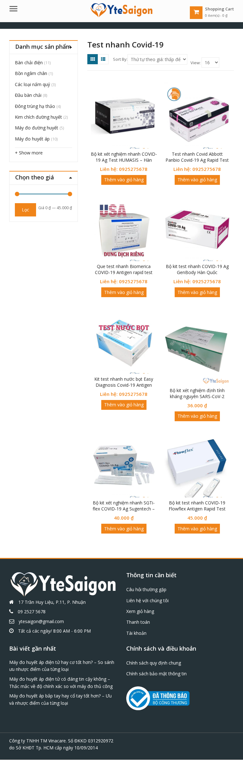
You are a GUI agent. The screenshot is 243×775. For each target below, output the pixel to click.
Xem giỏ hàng (140, 611)
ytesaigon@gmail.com (41, 621)
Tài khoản (136, 633)
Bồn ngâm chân (31, 73)
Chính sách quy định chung (153, 663)
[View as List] (103, 59)
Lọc (25, 210)
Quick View (126, 154)
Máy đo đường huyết (36, 128)
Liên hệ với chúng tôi (147, 600)
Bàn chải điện (29, 62)
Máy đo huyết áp (32, 139)
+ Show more (29, 153)
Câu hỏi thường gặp (146, 589)
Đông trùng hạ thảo (35, 106)
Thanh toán (138, 622)
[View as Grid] (92, 59)
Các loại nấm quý (32, 84)
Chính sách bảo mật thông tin (156, 674)
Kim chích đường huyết (38, 117)
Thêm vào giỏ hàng (124, 180)
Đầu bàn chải (28, 95)
